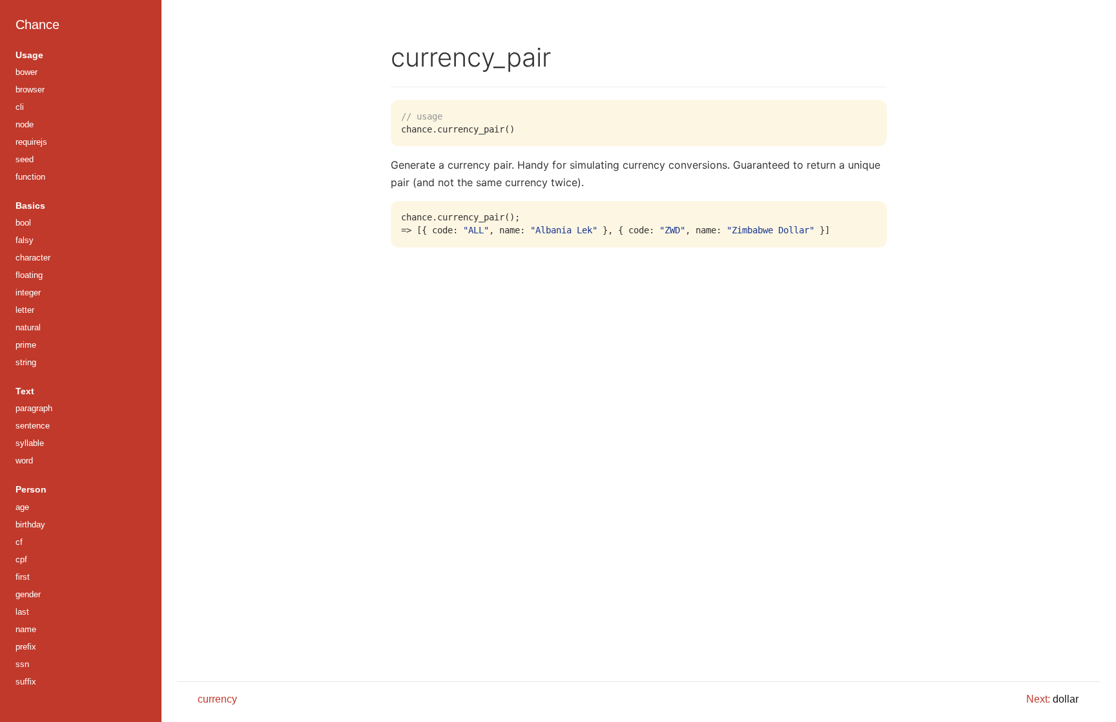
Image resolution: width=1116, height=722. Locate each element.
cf (19, 542)
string (26, 362)
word (24, 460)
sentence (33, 425)
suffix (26, 681)
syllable (30, 443)
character (33, 257)
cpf (21, 559)
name (26, 629)
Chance (37, 24)
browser (30, 89)
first (23, 577)
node (25, 124)
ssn (22, 664)
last (22, 612)
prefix (26, 647)
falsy (25, 240)
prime (26, 345)
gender (28, 594)
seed (25, 159)
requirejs (31, 142)
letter (25, 310)
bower (26, 72)
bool (23, 223)
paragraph (34, 408)
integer (28, 292)
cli (20, 107)
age (22, 507)
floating (29, 275)
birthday (30, 524)
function (30, 177)
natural (28, 327)
